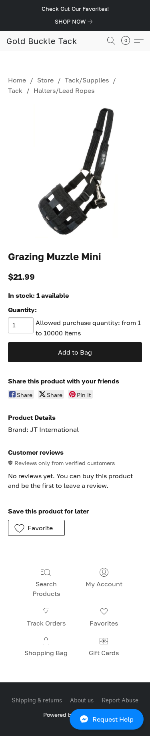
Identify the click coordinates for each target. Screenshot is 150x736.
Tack (15, 90)
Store (45, 80)
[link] (75, 21)
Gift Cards (104, 653)
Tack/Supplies (87, 80)
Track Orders (46, 623)
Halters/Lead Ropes (64, 90)
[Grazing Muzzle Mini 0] (75, 171)
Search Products (46, 589)
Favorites (104, 623)
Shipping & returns (37, 700)
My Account (104, 584)
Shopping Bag (46, 653)
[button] (75, 719)
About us (82, 700)
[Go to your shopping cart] (128, 41)
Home (17, 80)
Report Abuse (120, 700)
